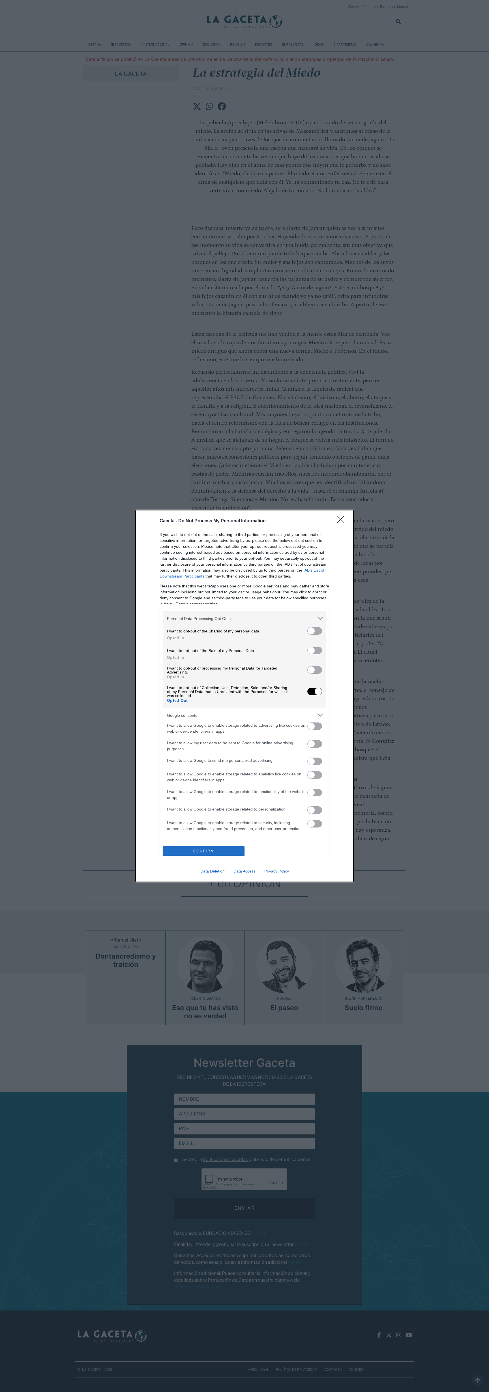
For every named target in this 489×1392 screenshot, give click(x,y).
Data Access (244, 871)
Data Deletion (212, 871)
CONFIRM (203, 851)
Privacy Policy (276, 871)
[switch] (314, 631)
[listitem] (244, 618)
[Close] (342, 521)
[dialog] (244, 696)
